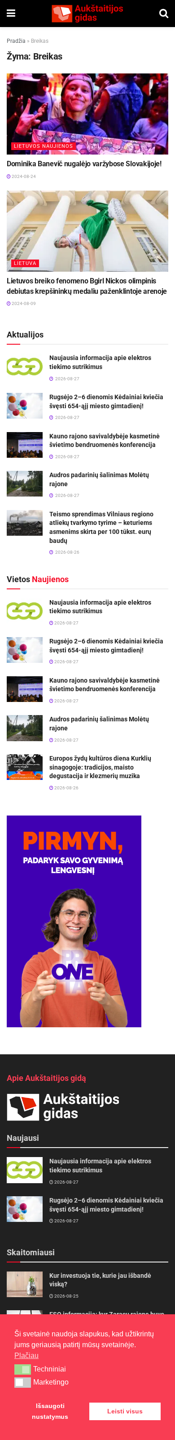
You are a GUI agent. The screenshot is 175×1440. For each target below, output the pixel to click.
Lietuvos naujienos (43, 146)
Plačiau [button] (26, 1355)
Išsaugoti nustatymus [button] (50, 1411)
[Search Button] (163, 13)
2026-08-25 (66, 1296)
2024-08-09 (23, 303)
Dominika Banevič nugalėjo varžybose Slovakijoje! (84, 163)
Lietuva (25, 263)
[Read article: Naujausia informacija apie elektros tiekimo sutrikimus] (25, 366)
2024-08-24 (23, 176)
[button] (22, 1369)
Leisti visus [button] (125, 1411)
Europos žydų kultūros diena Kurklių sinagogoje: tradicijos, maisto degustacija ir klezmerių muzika (100, 767)
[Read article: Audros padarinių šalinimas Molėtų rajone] (25, 484)
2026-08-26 (66, 787)
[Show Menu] (11, 13)
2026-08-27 (66, 622)
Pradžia (16, 41)
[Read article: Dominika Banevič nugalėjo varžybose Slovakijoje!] (87, 114)
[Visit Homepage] (87, 14)
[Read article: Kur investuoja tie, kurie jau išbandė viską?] (25, 1284)
